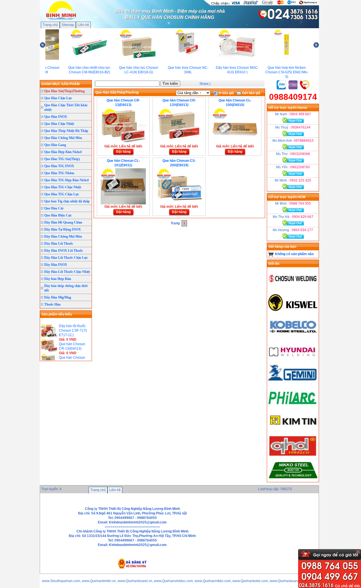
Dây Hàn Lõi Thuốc (58, 244)
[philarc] (293, 408)
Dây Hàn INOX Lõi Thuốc (63, 251)
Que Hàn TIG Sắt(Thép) (62, 159)
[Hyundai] (293, 360)
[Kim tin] (293, 431)
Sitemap (67, 25)
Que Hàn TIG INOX (59, 166)
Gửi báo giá (250, 93)
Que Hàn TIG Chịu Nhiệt (62, 187)
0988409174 (293, 96)
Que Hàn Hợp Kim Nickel (63, 152)
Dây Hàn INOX (55, 265)
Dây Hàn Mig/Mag (57, 297)
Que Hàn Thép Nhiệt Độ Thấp (66, 131)
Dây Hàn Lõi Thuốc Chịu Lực (66, 258)
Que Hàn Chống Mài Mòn (63, 138)
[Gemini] (293, 384)
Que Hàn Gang (55, 145)
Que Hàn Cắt (53, 208)
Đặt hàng (123, 152)
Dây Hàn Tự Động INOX (62, 229)
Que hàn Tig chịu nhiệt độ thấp (67, 201)
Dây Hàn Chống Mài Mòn (63, 236)
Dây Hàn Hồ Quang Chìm (63, 222)
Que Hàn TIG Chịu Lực (61, 194)
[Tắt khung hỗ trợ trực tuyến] (358, 551)
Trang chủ (50, 25)
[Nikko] (293, 480)
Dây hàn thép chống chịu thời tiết (65, 288)
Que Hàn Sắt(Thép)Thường (64, 91)
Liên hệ (83, 25)
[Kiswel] (293, 313)
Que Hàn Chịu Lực (58, 98)
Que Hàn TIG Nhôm (59, 173)
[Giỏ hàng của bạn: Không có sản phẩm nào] (271, 254)
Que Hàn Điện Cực (58, 215)
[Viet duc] (293, 456)
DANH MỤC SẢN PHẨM (60, 84)
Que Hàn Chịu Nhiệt (59, 124)
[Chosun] (293, 289)
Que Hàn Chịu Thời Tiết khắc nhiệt (66, 107)
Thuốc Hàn (52, 304)
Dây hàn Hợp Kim (57, 279)
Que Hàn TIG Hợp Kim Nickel (66, 180)
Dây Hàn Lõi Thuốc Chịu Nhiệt (67, 272)
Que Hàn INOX (55, 117)
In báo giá (226, 93)
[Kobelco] (293, 337)
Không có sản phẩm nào (294, 254)
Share (204, 84)
